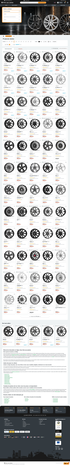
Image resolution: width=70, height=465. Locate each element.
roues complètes (32, 389)
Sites (40, 423)
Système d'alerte (7, 424)
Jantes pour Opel (6, 380)
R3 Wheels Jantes (7, 400)
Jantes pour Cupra (7, 382)
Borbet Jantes (6, 399)
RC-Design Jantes (7, 398)
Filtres (8, 44)
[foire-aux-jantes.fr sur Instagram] (59, 449)
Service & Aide (63, 5)
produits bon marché (15, 354)
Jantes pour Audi (6, 375)
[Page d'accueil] (3, 36)
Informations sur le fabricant (9, 425)
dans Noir (26, 398)
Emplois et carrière (42, 424)
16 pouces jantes (55, 401)
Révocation (24, 425)
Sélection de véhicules (15, 371)
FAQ (23, 420)
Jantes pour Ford (6, 379)
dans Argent (27, 399)
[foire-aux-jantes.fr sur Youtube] (62, 449)
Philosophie (41, 420)
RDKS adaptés (57, 391)
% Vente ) (20, 48)
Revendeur (24, 423)
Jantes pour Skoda (7, 378)
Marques (45, 5)
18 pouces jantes (55, 398)
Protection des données (8, 423)
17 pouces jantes (55, 399)
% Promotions (54, 5)
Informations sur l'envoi (26, 424)
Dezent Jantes (6, 401)
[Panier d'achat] (68, 3)
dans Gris (26, 400)
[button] (12, 419)
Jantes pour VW (6, 374)
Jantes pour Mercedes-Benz (8, 377)
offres (53, 356)
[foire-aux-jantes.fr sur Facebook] (56, 449)
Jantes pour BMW (7, 376)
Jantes (6, 5)
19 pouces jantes (55, 400)
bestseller (34, 354)
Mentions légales (7, 420)
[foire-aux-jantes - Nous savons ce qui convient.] (7, 2)
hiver (13, 355)
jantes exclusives (23, 354)
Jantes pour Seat (6, 381)
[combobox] (11, 11)
